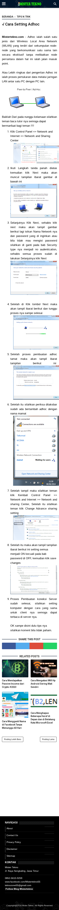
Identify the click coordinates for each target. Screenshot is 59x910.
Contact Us (12, 835)
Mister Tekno (27, 905)
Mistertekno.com (13, 36)
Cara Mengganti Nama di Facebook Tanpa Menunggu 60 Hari (14, 724)
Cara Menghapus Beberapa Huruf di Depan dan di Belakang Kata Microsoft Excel (43, 718)
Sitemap (11, 856)
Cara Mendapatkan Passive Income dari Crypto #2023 (13, 683)
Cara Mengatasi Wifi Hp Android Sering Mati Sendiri (43, 683)
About (10, 828)
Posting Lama (48, 739)
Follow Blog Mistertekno (19, 889)
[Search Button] (55, 5)
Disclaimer (12, 849)
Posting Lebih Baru (12, 739)
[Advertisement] (29, 775)
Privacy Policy (14, 842)
